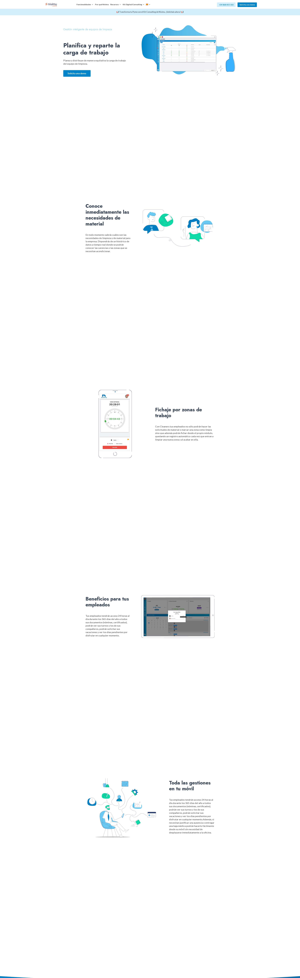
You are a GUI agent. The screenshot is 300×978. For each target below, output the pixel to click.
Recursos (114, 4)
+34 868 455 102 (226, 5)
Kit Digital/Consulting (132, 4)
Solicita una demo (247, 5)
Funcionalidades (84, 4)
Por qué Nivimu (102, 4)
